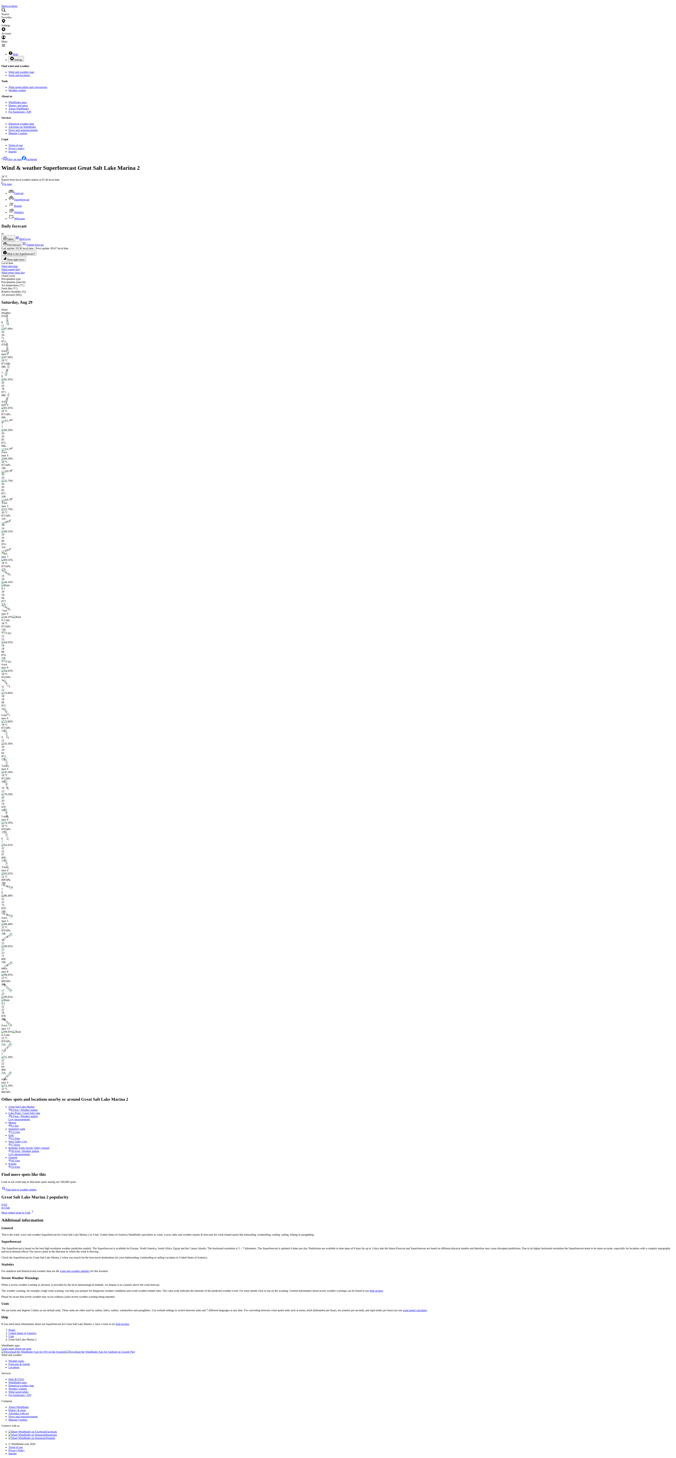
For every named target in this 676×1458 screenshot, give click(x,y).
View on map (14, 159)
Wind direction (9, 266)
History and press (18, 105)
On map (7, 184)
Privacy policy (16, 148)
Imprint (12, 151)
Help (15, 54)
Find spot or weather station (21, 1189)
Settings (18, 60)
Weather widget (17, 90)
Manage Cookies (17, 133)
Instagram (51, 1434)
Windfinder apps (17, 102)
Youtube (50, 1438)
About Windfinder (18, 108)
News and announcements (23, 130)
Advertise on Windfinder (22, 126)
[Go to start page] (1, 2)
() (10, 269)
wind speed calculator (415, 1310)
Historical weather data (21, 123)
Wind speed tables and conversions (27, 87)
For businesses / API (19, 111)
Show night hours (16, 259)
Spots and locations (19, 75)
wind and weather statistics (75, 1271)
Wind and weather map (21, 72)
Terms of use (15, 145)
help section (376, 1290)
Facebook (31, 159)
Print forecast (14, 245)
